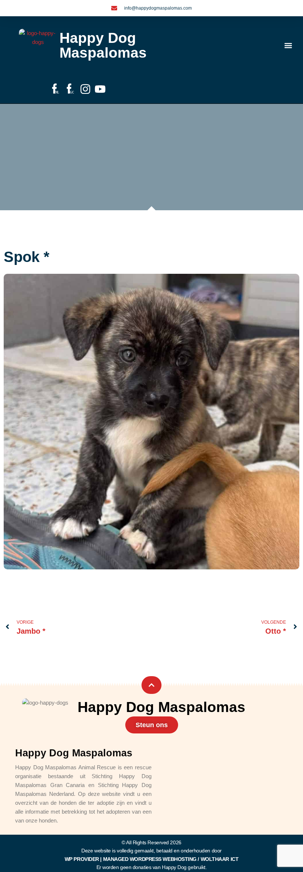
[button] (288, 46)
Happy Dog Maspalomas (103, 45)
